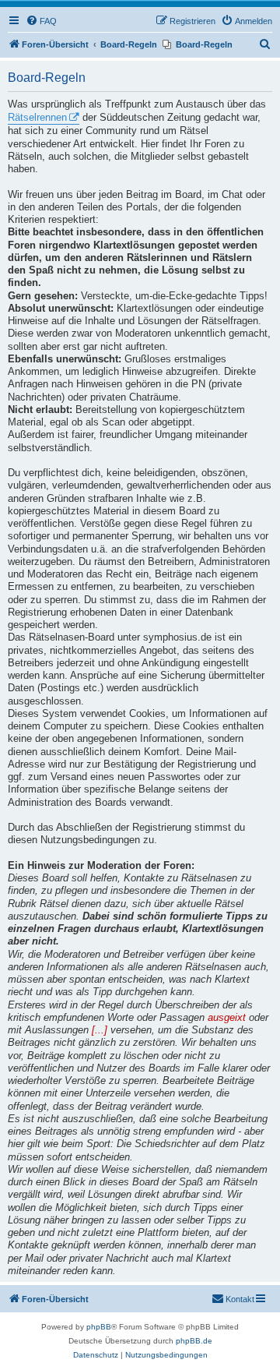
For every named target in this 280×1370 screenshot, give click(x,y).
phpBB (98, 1326)
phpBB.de (194, 1340)
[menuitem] (41, 21)
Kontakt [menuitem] (240, 1299)
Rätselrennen (37, 117)
